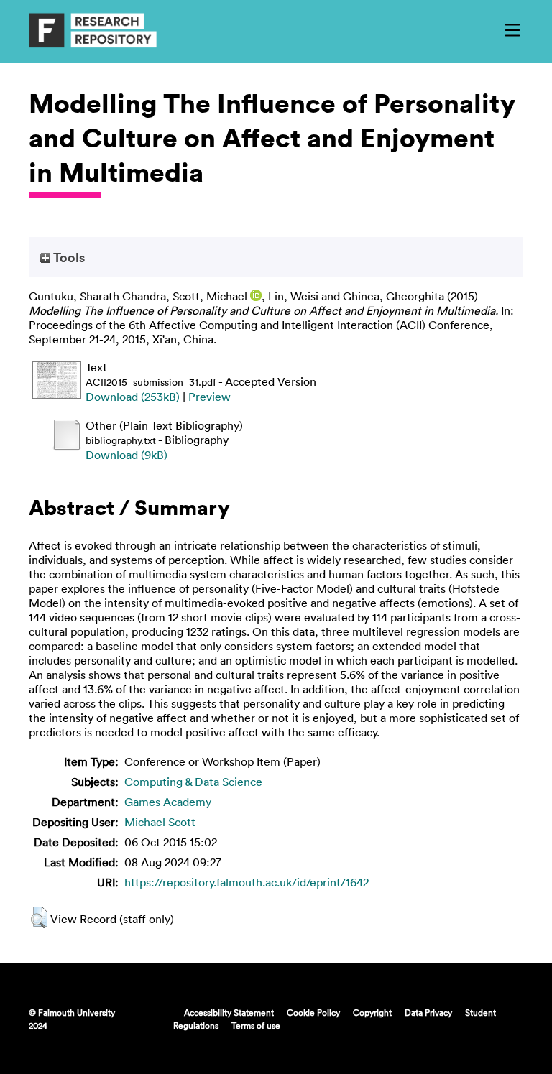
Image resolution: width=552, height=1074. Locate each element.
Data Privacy (428, 1012)
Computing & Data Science (193, 781)
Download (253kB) (133, 396)
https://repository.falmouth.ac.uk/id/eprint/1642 (246, 882)
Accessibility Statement (229, 1012)
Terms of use (255, 1025)
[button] (39, 917)
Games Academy (167, 802)
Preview (209, 396)
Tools (67, 257)
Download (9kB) (126, 455)
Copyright (372, 1012)
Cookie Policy (313, 1012)
